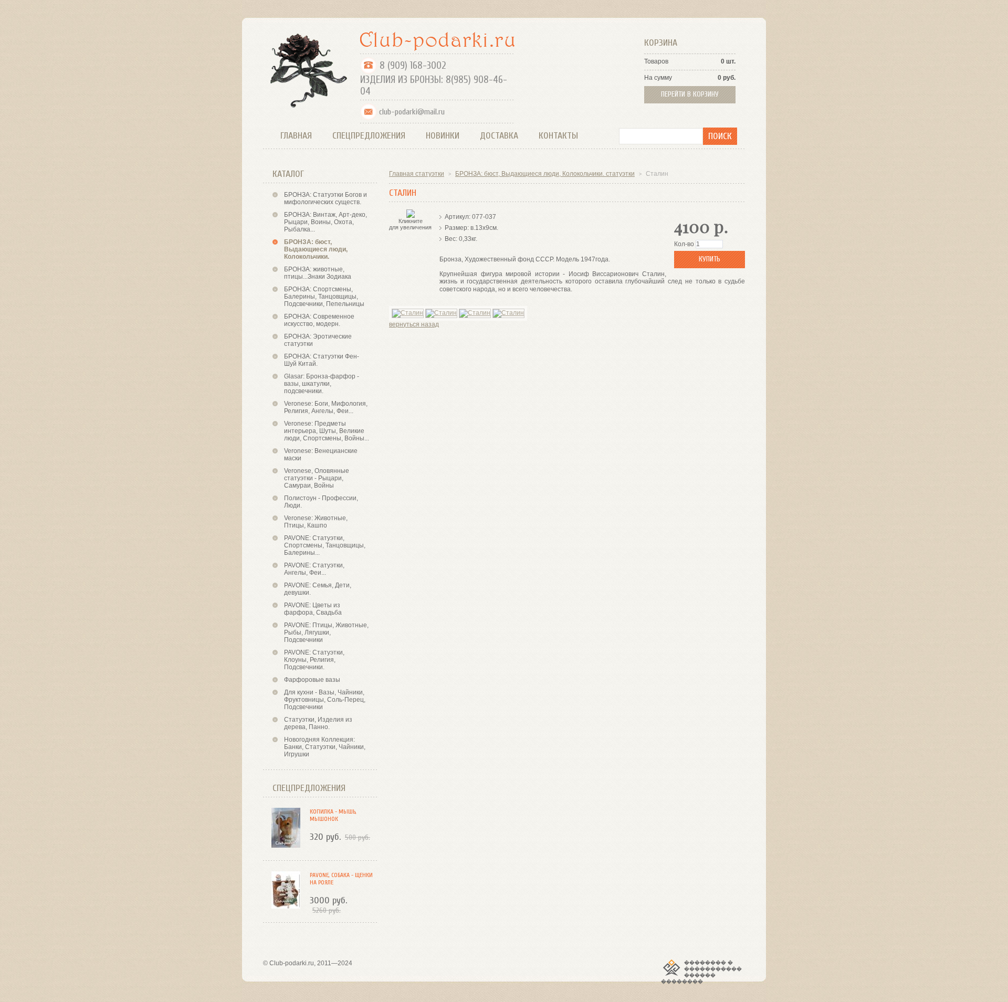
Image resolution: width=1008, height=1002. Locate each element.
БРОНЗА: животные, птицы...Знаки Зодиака (317, 273)
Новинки (442, 135)
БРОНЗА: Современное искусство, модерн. (319, 320)
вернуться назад (414, 324)
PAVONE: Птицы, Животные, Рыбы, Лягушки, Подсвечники (326, 632)
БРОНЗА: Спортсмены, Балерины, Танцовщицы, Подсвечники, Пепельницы (324, 297)
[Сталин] (408, 313)
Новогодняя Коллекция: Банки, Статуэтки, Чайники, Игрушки (324, 747)
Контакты (558, 135)
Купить (709, 259)
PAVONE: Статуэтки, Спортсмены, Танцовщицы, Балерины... (324, 545)
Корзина (660, 42)
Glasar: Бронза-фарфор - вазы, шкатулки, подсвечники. (321, 384)
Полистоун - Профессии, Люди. (321, 501)
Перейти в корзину (690, 94)
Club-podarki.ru (291, 963)
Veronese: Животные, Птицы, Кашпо (316, 521)
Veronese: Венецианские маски (321, 454)
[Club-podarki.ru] (306, 69)
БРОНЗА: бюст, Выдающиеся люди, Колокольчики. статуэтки (545, 173)
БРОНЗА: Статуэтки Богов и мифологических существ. (325, 198)
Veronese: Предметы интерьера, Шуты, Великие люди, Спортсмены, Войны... (326, 431)
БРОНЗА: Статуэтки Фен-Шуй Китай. (321, 360)
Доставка (499, 135)
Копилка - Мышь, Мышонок (333, 815)
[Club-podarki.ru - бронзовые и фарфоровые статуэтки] (437, 41)
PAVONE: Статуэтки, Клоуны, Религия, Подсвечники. (314, 660)
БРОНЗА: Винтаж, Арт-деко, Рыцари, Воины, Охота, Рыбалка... (325, 222)
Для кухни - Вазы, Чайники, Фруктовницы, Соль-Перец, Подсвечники (324, 700)
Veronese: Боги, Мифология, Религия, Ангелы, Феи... (326, 407)
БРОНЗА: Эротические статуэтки (318, 340)
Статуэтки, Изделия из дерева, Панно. (318, 723)
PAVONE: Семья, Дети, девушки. (317, 589)
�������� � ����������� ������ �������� (701, 972)
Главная (296, 135)
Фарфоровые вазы (312, 679)
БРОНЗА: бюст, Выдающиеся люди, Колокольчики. (316, 249)
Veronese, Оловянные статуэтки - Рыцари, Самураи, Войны (316, 478)
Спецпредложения (368, 135)
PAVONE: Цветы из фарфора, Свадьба (313, 609)
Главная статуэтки (416, 173)
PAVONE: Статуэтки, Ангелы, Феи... (314, 569)
